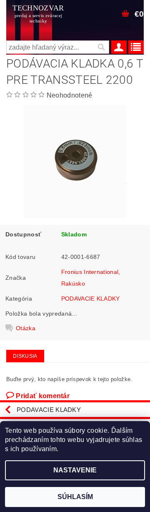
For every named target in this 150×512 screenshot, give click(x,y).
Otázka (25, 328)
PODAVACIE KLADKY (90, 298)
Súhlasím (75, 496)
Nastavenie (75, 470)
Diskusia (25, 356)
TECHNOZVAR (38, 13)
